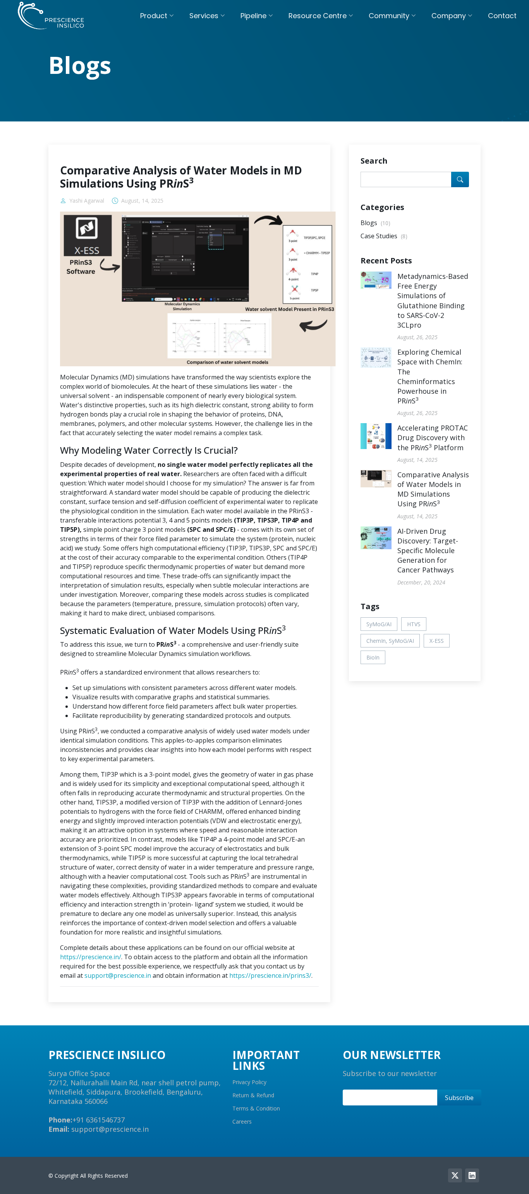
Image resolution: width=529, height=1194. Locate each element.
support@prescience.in (117, 975)
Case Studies (384, 236)
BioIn (373, 657)
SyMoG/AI (379, 624)
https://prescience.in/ (90, 957)
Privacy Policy (249, 1082)
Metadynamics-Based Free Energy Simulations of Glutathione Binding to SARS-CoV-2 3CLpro (432, 301)
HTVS (414, 624)
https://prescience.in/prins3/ (270, 975)
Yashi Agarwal (86, 200)
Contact (502, 15)
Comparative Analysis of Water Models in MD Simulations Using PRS (433, 489)
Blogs (375, 223)
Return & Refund (253, 1095)
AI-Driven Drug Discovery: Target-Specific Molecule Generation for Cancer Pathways (427, 550)
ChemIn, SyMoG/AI (390, 640)
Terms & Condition (256, 1108)
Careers (242, 1121)
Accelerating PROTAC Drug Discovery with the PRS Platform (432, 437)
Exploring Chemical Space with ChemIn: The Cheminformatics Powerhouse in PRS (429, 376)
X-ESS (436, 640)
